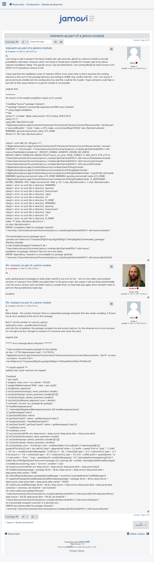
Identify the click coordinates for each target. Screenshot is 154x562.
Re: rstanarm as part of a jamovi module (28, 265)
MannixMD (85, 542)
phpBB (69, 546)
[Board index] (77, 19)
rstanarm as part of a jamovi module (77, 36)
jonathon (132, 288)
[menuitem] (135, 534)
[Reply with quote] (111, 49)
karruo (132, 63)
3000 (136, 292)
